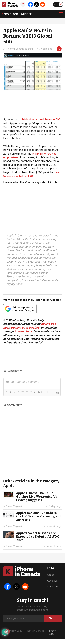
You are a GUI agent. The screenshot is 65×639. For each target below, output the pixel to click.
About (50, 574)
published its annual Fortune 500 (39, 119)
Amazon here (23, 331)
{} (42, 392)
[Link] (38, 392)
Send (52, 618)
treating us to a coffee (25, 327)
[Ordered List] (22, 392)
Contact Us (53, 586)
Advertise (52, 580)
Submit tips (27, 14)
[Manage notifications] (7, 631)
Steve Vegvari (14, 506)
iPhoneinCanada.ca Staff (19, 48)
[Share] (59, 48)
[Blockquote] (30, 392)
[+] (46, 392)
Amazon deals (11, 14)
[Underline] (14, 392)
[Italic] (10, 392)
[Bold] (6, 392)
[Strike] (18, 392)
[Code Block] (34, 392)
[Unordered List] (26, 392)
